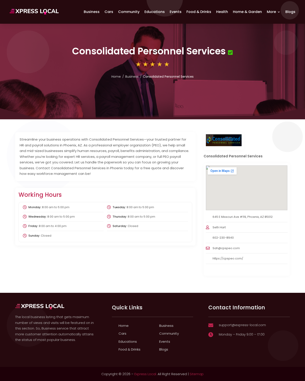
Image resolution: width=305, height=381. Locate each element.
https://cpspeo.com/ (228, 258)
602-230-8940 (223, 237)
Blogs (290, 11)
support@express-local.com (242, 325)
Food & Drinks (198, 11)
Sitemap (197, 374)
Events (176, 11)
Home (116, 76)
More (271, 11)
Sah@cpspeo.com (226, 248)
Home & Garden (247, 11)
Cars (108, 11)
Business (92, 11)
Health (222, 11)
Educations (154, 11)
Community (129, 11)
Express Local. (145, 374)
